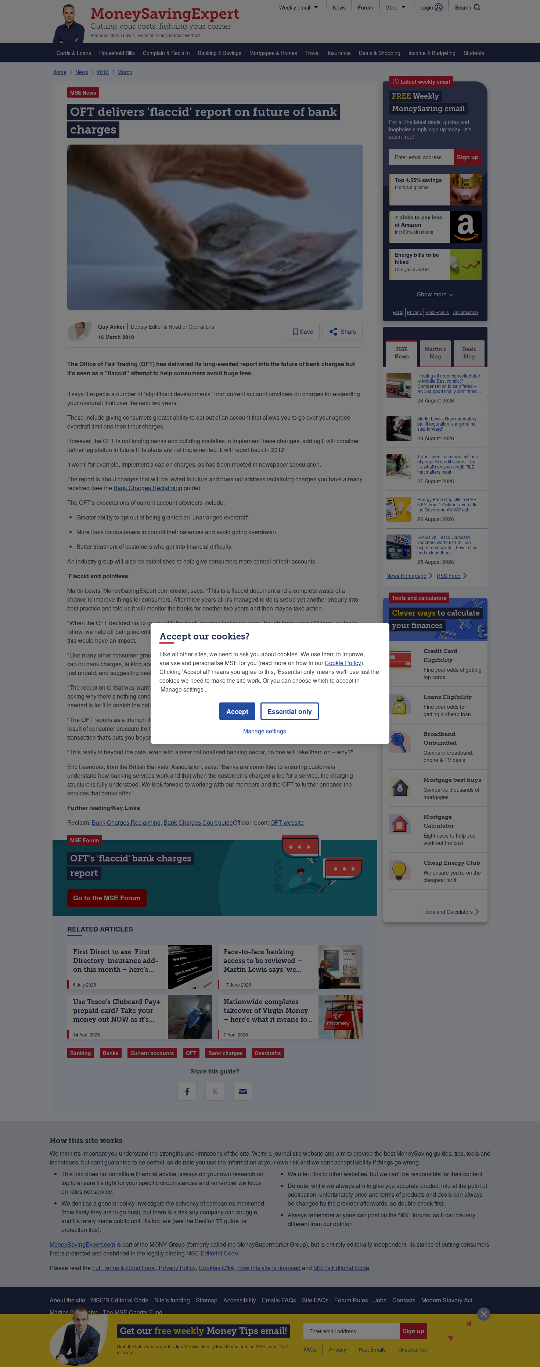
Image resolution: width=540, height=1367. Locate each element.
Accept (237, 711)
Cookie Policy (343, 663)
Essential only (289, 711)
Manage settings (264, 731)
